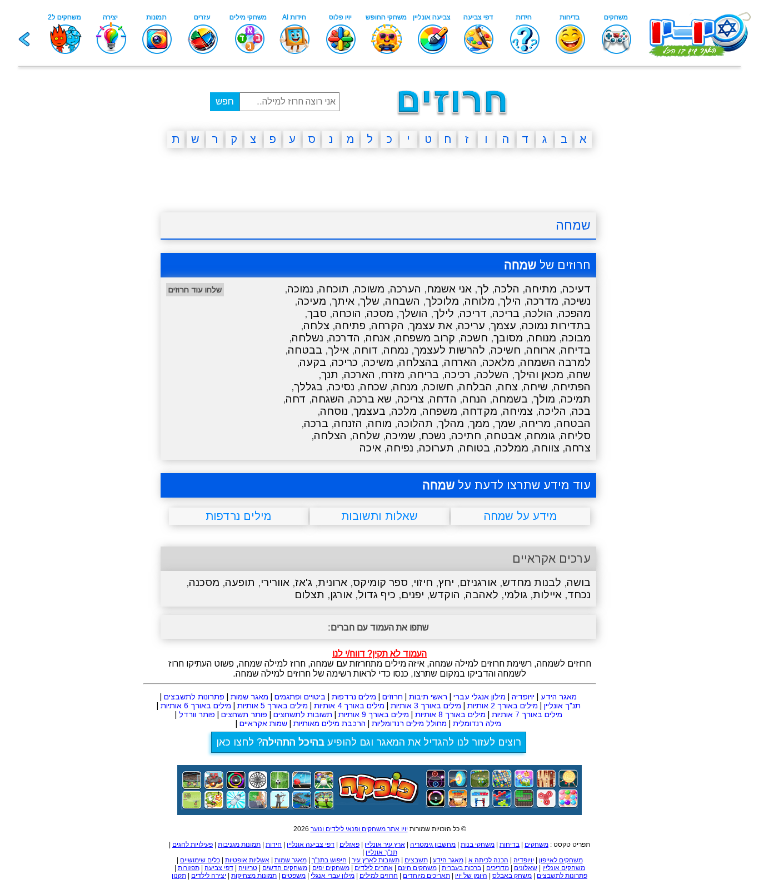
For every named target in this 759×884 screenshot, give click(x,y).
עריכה (471, 325)
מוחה (380, 423)
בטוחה (475, 448)
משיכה (378, 362)
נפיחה (400, 448)
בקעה (312, 362)
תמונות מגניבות (239, 844)
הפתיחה (572, 387)
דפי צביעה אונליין (310, 844)
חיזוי (423, 582)
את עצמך (431, 325)
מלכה (404, 411)
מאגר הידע (559, 696)
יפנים (412, 594)
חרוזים (392, 696)
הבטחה (573, 423)
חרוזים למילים (378, 876)
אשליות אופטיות (247, 860)
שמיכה (401, 435)
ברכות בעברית (461, 868)
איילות (547, 594)
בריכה (506, 313)
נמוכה (300, 289)
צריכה (410, 399)
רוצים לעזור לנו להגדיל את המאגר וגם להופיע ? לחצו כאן (368, 742)
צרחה (578, 448)
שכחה (373, 387)
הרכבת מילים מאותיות (329, 723)
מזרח (393, 374)
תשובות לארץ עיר (376, 860)
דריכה (473, 313)
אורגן (341, 594)
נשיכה (577, 301)
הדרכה (344, 338)
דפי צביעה (218, 868)
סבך (317, 313)
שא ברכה (371, 399)
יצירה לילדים (208, 876)
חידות (274, 844)
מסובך (508, 338)
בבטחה (305, 350)
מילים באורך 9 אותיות (373, 714)
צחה (508, 387)
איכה (370, 448)
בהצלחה (418, 362)
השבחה (402, 301)
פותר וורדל (197, 714)
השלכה (492, 374)
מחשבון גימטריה (433, 844)
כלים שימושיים (200, 860)
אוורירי (275, 582)
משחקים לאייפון (561, 860)
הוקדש (445, 594)
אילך (338, 350)
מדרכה (542, 301)
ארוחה (540, 350)
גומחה (541, 435)
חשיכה (506, 350)
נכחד (579, 594)
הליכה (552, 411)
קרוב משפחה (425, 338)
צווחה (547, 448)
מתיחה (541, 289)
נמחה (395, 350)
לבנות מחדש (531, 582)
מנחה (405, 387)
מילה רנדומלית (477, 723)
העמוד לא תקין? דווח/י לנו (379, 653)
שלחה (366, 435)
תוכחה (334, 289)
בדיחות (510, 844)
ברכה (316, 423)
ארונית (332, 582)
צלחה (316, 325)
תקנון (179, 876)
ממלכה (512, 448)
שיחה (535, 387)
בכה (581, 411)
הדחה (443, 399)
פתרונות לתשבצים (194, 696)
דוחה (366, 350)
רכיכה (458, 374)
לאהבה (482, 594)
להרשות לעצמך (449, 350)
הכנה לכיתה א (488, 860)
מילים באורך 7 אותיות (527, 714)
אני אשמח (449, 289)
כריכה (345, 362)
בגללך (308, 387)
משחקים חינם (417, 868)
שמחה (573, 225)
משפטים (294, 876)
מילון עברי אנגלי (332, 876)
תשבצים (416, 860)
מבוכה (576, 338)
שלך (369, 301)
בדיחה (576, 350)
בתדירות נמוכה (556, 325)
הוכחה (346, 313)
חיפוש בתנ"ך (329, 860)
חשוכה (438, 387)
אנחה (378, 338)
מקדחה (480, 411)
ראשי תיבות (428, 696)
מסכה (380, 313)
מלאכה (498, 362)
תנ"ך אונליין (562, 705)
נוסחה (334, 411)
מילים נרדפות (354, 696)
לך (483, 289)
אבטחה (504, 435)
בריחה (424, 374)
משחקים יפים (330, 868)
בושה (579, 582)
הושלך (413, 313)
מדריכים (497, 868)
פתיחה (350, 325)
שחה (580, 374)
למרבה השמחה (555, 362)
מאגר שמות (249, 696)
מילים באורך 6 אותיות (196, 705)
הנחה (474, 399)
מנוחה (542, 338)
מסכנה (204, 582)
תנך (329, 374)
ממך (480, 423)
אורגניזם (478, 582)
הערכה (405, 289)
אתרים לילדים (373, 868)
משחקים (536, 844)
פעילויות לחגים (192, 844)
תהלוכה (415, 423)
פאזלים (349, 844)
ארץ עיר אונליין (384, 844)
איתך (343, 301)
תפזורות (188, 868)
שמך (505, 423)
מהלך (451, 423)
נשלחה (307, 338)
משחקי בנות (478, 844)
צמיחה (518, 411)
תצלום (309, 594)
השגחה (328, 399)
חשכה (474, 338)
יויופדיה (523, 696)
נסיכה (341, 387)
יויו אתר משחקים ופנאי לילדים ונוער (359, 829)
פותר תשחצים (244, 714)
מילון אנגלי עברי (479, 696)
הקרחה (387, 325)
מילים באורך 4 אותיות (349, 705)
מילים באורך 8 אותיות (450, 714)
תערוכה (436, 448)
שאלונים (525, 868)
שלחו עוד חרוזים (195, 289)
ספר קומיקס (380, 582)
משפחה (439, 411)
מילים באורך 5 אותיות (272, 705)
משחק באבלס (512, 876)
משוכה (369, 289)
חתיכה (466, 435)
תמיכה (576, 399)
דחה (296, 399)
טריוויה (247, 868)
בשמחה (510, 399)
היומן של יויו (471, 876)
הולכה (539, 313)
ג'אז (303, 582)
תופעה (240, 582)
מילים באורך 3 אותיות (426, 705)
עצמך (503, 325)
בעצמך (369, 411)
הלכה (507, 289)
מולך (544, 399)
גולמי (515, 594)
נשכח (433, 435)
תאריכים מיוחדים (426, 876)
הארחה (460, 362)
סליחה (576, 435)
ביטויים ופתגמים (300, 696)
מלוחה (480, 301)
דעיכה (576, 289)
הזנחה (348, 423)
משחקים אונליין (563, 868)
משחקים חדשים (284, 868)
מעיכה (311, 301)
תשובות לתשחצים (302, 714)
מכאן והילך (539, 374)
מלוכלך (442, 301)
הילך (510, 301)
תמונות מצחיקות (254, 876)
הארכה (359, 374)
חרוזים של (547, 265)
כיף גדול (377, 594)
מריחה (536, 423)
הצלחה (330, 435)
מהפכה (574, 313)
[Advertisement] (107, 328)
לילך (443, 313)
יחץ (446, 582)
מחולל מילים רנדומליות (409, 723)
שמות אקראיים (263, 723)
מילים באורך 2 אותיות (502, 705)
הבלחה (475, 387)
